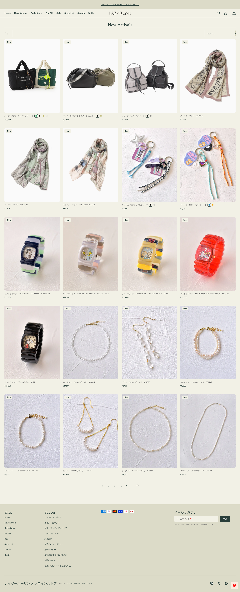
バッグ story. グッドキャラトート (18, 116)
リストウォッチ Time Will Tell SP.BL (19, 382)
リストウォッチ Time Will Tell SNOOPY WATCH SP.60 (145, 294)
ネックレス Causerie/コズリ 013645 (79, 382)
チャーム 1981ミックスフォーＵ (135, 205)
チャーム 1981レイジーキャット (193, 205)
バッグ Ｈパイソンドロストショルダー (79, 116)
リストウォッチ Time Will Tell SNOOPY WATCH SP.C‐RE (204, 294)
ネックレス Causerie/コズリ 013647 (196, 471)
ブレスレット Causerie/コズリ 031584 (21, 471)
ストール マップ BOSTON (16, 205)
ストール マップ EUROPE (191, 116)
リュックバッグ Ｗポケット (133, 116)
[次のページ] (137, 486)
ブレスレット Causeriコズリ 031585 (196, 382)
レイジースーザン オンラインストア (79, 584)
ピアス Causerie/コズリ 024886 (77, 471)
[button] (219, 13)
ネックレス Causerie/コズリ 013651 (137, 471)
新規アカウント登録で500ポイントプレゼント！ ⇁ (120, 4)
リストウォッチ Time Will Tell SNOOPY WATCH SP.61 (86, 294)
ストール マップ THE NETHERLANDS (79, 205)
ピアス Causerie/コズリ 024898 (136, 382)
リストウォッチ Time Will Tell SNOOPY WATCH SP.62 (27, 294)
